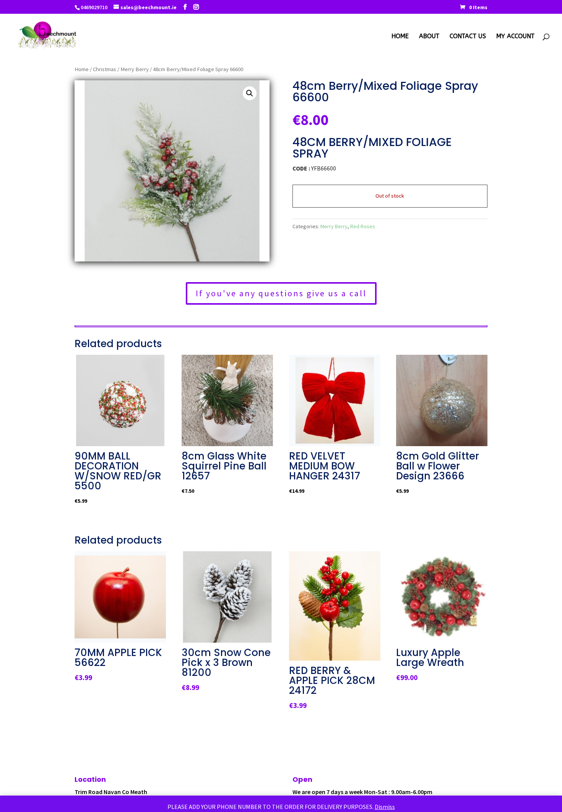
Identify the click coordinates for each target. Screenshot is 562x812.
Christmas (104, 69)
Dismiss (385, 806)
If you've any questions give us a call (281, 293)
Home (400, 37)
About (429, 37)
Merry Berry (134, 69)
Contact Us (468, 37)
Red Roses (362, 226)
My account (515, 37)
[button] (250, 93)
